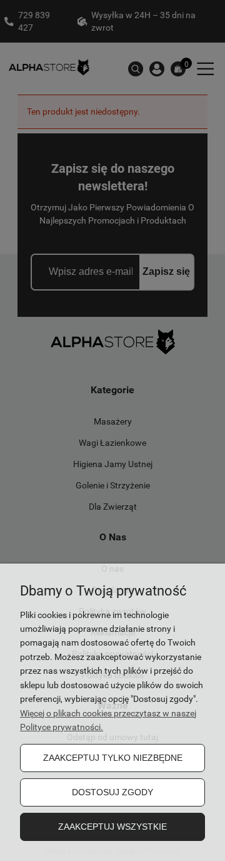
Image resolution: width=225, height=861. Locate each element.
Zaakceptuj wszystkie (112, 827)
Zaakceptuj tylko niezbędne (112, 758)
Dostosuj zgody (112, 792)
